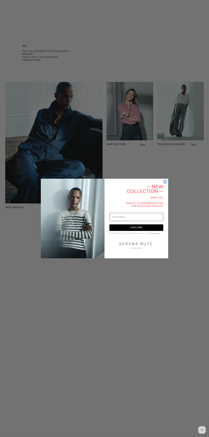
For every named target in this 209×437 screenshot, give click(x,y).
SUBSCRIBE (136, 227)
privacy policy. (155, 233)
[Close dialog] (165, 181)
